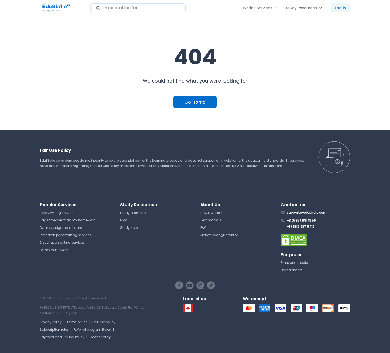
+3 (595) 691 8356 (301, 220)
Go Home (195, 102)
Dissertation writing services (62, 242)
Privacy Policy (51, 322)
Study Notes (130, 227)
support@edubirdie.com (262, 165)
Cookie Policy (100, 337)
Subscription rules (54, 329)
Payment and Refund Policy (62, 337)
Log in (340, 8)
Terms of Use (77, 322)
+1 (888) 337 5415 (301, 226)
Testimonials (210, 220)
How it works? (211, 212)
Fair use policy (103, 322)
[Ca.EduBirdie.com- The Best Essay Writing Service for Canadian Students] (188, 311)
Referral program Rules (92, 329)
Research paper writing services (65, 235)
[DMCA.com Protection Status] (315, 239)
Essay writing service (56, 212)
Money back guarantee (219, 235)
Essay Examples (133, 212)
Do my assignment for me (61, 227)
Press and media (294, 262)
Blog (124, 220)
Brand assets (291, 270)
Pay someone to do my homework (67, 220)
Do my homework (54, 250)
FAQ (203, 227)
